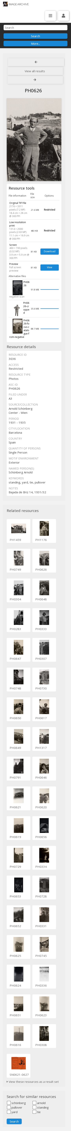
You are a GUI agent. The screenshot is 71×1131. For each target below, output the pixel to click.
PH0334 (41, 867)
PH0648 (41, 599)
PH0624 (15, 985)
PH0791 (15, 777)
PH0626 (41, 569)
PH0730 (41, 688)
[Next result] (35, 80)
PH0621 (15, 807)
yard (14, 1112)
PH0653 (15, 896)
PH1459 (15, 540)
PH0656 (41, 837)
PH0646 (41, 777)
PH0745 (41, 956)
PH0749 (15, 569)
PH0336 (41, 985)
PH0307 (41, 659)
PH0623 (41, 1015)
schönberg (18, 1103)
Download (49, 251)
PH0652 (15, 926)
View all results (35, 71)
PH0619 (15, 837)
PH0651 (15, 1015)
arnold (41, 1103)
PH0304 (15, 599)
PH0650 (15, 718)
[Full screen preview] (34, 139)
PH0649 (15, 748)
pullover (16, 1107)
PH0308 (41, 1045)
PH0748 (15, 688)
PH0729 (15, 867)
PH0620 (41, 807)
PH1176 (41, 540)
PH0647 (15, 659)
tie (38, 1112)
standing (42, 1107)
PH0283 (15, 629)
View (49, 267)
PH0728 (41, 896)
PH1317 (41, 748)
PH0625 (15, 956)
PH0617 (41, 718)
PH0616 (15, 1045)
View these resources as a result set (33, 1082)
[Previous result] (36, 62)
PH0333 (41, 629)
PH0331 (41, 926)
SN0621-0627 (19, 1074)
